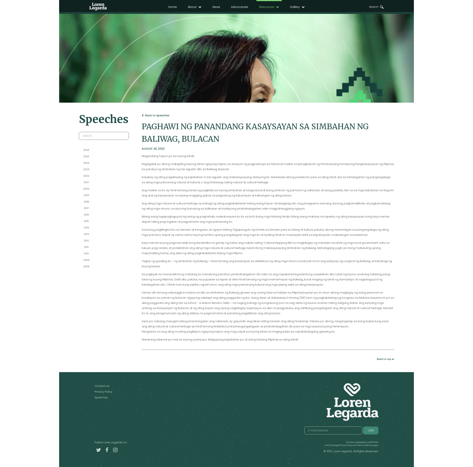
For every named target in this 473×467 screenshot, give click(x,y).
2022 (86, 176)
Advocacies (239, 7)
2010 (86, 253)
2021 (86, 182)
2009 (86, 260)
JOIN (371, 430)
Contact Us (102, 386)
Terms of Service (364, 445)
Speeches (101, 397)
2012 (86, 240)
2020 (86, 188)
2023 (86, 169)
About (192, 7)
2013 (86, 234)
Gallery (295, 7)
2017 (86, 208)
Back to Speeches (156, 115)
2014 (86, 227)
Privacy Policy (103, 392)
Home (172, 7)
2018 (86, 201)
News (216, 7)
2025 (86, 156)
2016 (86, 214)
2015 (86, 221)
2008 (86, 266)
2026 (86, 150)
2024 (86, 163)
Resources (266, 7)
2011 (86, 247)
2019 (86, 195)
